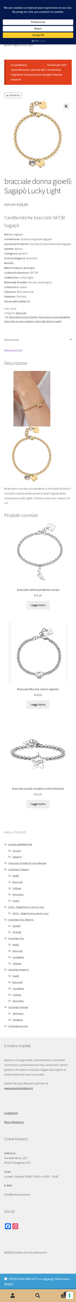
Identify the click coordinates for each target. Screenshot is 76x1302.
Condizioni (11, 1113)
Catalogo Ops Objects (21, 919)
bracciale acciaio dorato (23, 317)
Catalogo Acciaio (18, 1026)
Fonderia (18, 1019)
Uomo (16, 900)
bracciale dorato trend (48, 321)
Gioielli (17, 926)
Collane (17, 888)
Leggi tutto (38, 605)
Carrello (58, 1292)
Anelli (16, 875)
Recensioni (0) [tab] (13, 350)
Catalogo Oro (16, 938)
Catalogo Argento (18, 969)
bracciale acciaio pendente (54, 317)
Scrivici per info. (57, 65)
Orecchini (18, 894)
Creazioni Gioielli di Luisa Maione (27, 863)
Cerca (38, 1295)
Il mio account (12, 1295)
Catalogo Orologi (18, 1007)
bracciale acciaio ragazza (19, 321)
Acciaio (17, 850)
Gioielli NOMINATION (20, 844)
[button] (66, 106)
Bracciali (21, 313)
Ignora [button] (8, 1284)
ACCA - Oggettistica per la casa (26, 907)
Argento (17, 856)
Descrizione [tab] (11, 339)
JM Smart (18, 1013)
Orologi (17, 932)
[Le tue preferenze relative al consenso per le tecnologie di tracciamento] (69, 1295)
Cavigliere (18, 957)
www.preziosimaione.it (18, 1088)
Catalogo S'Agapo (18, 869)
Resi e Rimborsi (14, 1122)
